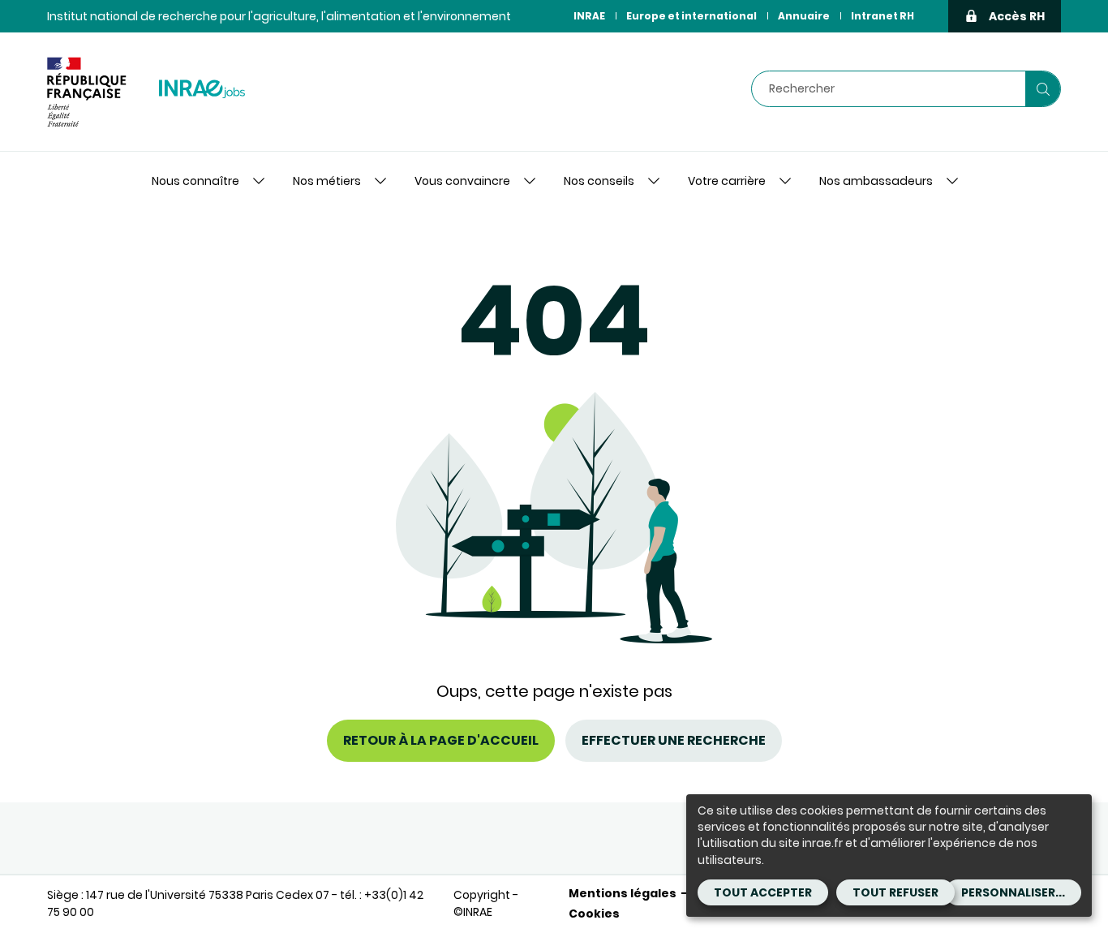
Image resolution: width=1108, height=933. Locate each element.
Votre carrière (727, 181)
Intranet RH (882, 16)
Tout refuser (895, 892)
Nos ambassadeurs (876, 181)
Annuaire (804, 16)
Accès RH (1017, 16)
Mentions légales (622, 893)
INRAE (589, 16)
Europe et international (691, 16)
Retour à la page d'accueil (441, 740)
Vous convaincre (462, 181)
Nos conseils (599, 181)
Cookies (594, 913)
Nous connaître (195, 181)
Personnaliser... (1013, 892)
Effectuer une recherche (674, 740)
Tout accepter (763, 892)
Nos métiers (327, 181)
